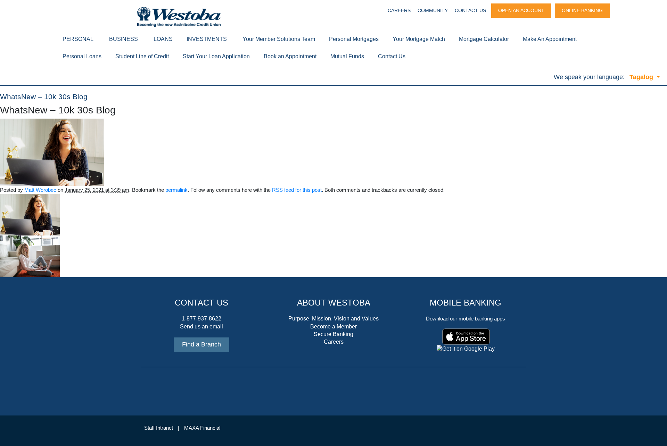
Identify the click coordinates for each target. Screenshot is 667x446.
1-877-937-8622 (201, 318)
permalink (176, 190)
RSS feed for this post (297, 190)
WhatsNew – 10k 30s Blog (44, 97)
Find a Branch (201, 344)
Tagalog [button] (642, 77)
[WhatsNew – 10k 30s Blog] (52, 152)
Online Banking (582, 10)
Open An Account (521, 10)
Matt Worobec (40, 190)
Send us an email (201, 326)
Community (433, 10)
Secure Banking (333, 334)
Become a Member (333, 326)
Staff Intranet (158, 428)
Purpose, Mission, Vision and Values (333, 318)
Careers (399, 10)
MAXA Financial (202, 428)
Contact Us (470, 10)
